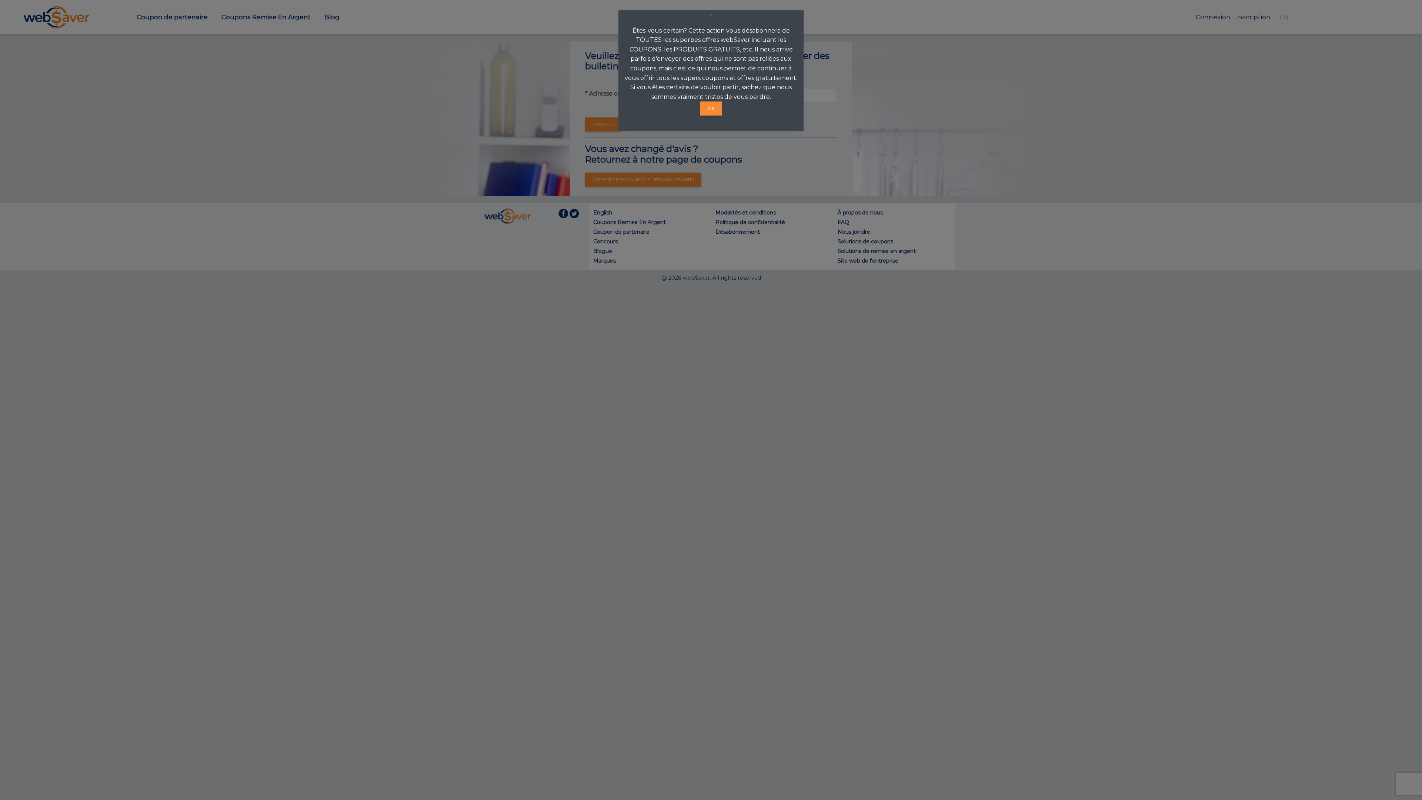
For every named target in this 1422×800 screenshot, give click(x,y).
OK (711, 108)
